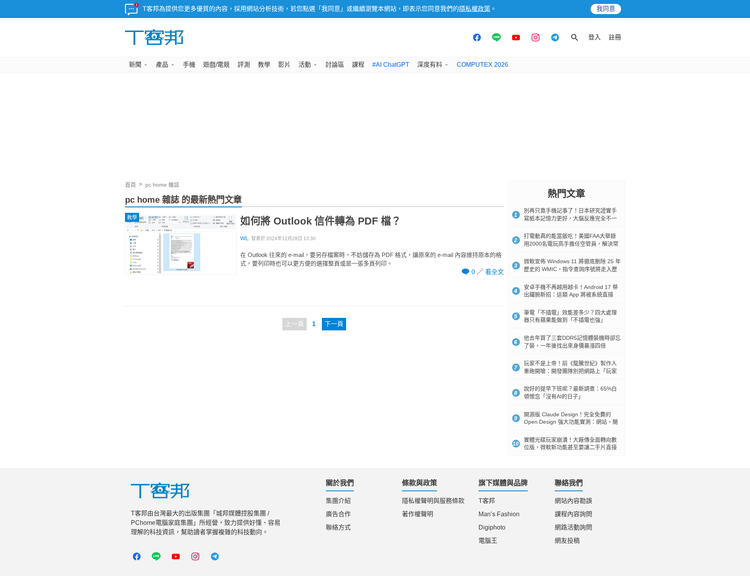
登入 (594, 37)
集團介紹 (338, 501)
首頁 (130, 184)
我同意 (605, 8)
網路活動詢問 (573, 527)
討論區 (334, 64)
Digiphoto (492, 527)
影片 (284, 64)
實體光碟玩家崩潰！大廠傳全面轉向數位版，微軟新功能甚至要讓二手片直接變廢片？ (570, 447)
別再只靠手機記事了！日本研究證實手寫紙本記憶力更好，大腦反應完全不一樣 (570, 218)
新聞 (135, 64)
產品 (162, 64)
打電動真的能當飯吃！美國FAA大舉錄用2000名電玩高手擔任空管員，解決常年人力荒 (571, 243)
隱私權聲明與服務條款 (433, 501)
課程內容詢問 (573, 514)
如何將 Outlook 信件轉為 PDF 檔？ (320, 221)
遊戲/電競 (216, 64)
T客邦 (487, 501)
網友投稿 (567, 540)
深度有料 (429, 64)
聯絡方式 (338, 527)
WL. (245, 238)
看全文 (494, 272)
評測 (244, 64)
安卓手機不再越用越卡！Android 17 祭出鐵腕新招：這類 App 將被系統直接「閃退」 (571, 294)
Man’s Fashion (499, 514)
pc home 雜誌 (162, 184)
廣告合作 (338, 514)
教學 (264, 64)
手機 (189, 64)
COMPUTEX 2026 (482, 64)
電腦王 (488, 540)
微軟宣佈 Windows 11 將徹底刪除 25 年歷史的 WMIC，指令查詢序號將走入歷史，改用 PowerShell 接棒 (572, 269)
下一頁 (334, 324)
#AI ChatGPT (390, 64)
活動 (304, 64)
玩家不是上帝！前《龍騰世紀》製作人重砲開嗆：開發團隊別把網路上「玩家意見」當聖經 (570, 371)
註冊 (615, 37)
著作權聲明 (417, 514)
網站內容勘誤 (573, 501)
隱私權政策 (474, 8)
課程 (358, 64)
